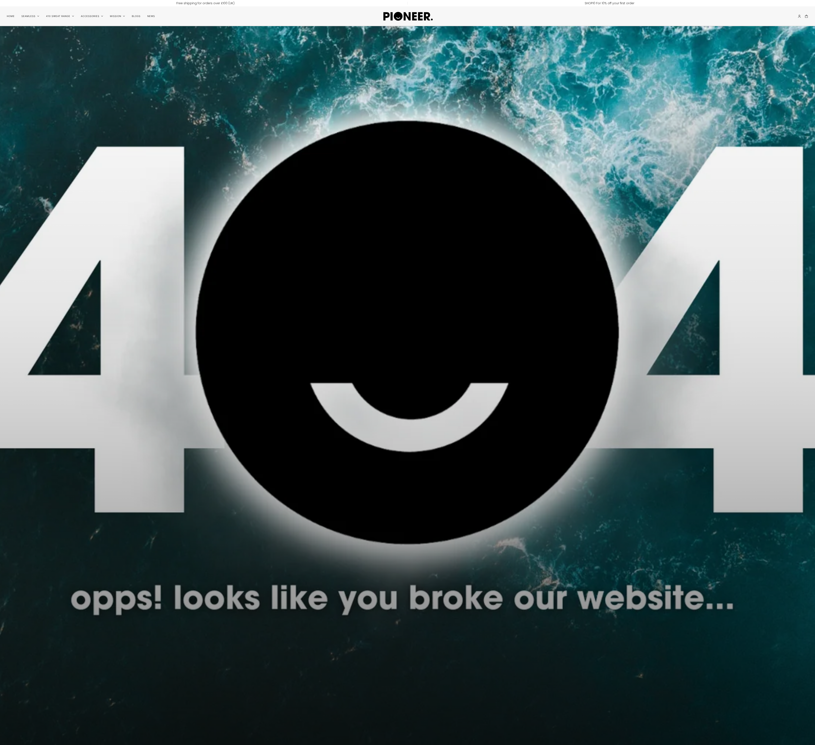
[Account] (799, 16)
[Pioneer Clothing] (407, 16)
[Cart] (806, 16)
